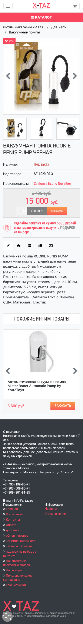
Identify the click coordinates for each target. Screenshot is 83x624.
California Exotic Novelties (53, 183)
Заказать (63, 406)
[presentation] (8, 76)
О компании (14, 514)
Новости (51, 509)
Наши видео (14, 570)
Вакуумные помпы (24, 32)
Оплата (11, 525)
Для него (58, 27)
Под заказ (57, 210)
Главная (12, 509)
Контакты (13, 519)
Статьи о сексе (55, 514)
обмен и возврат (18, 535)
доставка (12, 530)
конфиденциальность (21, 541)
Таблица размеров (19, 546)
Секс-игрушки (16, 585)
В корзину (37, 210)
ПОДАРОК (67, 227)
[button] (7, 616)
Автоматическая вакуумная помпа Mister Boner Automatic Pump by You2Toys (37, 386)
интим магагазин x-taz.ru (24, 27)
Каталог (43, 17)
